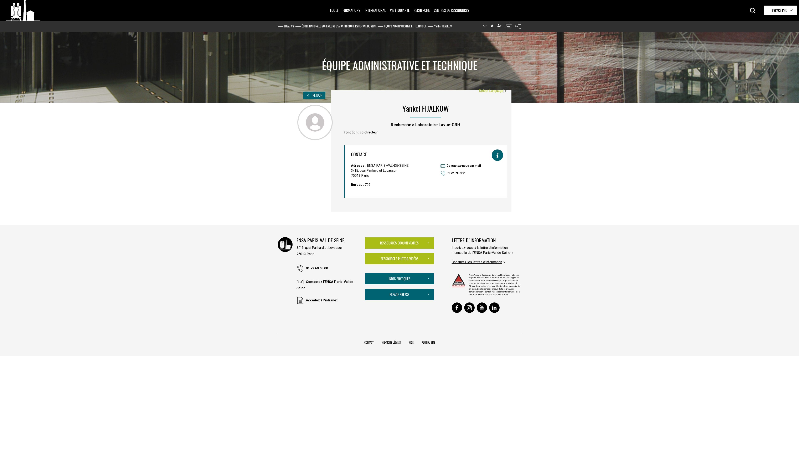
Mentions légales (391, 342)
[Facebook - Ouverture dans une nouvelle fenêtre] (457, 307)
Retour (317, 95)
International (375, 10)
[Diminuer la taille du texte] (485, 26)
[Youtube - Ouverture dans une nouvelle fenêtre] (482, 307)
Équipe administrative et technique (405, 26)
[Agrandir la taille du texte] (499, 26)
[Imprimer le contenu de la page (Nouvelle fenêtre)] (509, 26)
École (334, 10)
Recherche (422, 10)
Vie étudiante (399, 10)
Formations (351, 10)
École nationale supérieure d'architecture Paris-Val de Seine (339, 26)
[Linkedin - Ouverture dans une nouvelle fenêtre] (494, 307)
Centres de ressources (451, 10)
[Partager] (518, 26)
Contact (368, 342)
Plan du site (428, 342)
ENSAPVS (289, 26)
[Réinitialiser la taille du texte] (492, 26)
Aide (411, 342)
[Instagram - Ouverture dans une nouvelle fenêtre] (469, 307)
